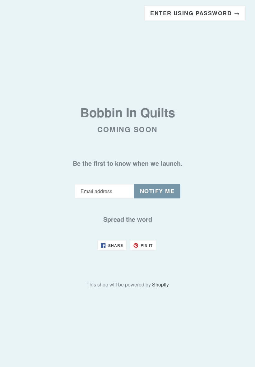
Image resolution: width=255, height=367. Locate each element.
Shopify (160, 284)
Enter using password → (195, 13)
